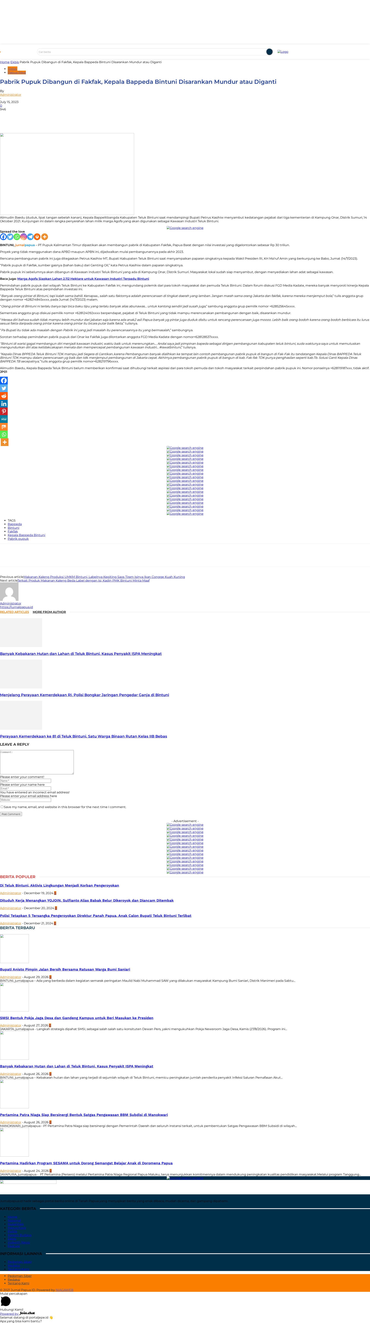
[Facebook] (3, 236)
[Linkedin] (4, 403)
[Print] (37, 236)
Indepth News (19, 1242)
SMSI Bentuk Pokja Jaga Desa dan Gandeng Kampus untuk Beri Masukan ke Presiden (76, 1018)
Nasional (14, 1220)
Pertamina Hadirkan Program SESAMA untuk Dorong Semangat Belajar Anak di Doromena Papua (86, 1163)
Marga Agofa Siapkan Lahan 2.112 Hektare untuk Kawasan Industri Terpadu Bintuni (83, 279)
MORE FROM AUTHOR (49, 612)
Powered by (9, 1314)
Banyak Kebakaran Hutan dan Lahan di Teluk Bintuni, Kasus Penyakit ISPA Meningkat (81, 653)
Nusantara (16, 1224)
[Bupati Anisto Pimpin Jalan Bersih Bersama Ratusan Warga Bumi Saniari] (14, 962)
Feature (14, 1246)
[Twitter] (10, 236)
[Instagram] (23, 236)
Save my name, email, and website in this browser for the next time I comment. (65, 807)
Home (5, 62)
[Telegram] (30, 236)
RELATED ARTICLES (14, 612)
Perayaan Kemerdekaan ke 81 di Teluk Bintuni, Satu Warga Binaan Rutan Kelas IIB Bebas (83, 736)
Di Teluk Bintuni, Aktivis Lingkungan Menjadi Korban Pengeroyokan (59, 885)
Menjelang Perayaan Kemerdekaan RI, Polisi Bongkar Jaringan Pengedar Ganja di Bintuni (84, 695)
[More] (109, 122)
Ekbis (14, 62)
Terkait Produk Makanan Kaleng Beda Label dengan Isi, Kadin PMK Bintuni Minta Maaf (83, 580)
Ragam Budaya (19, 1235)
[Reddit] (4, 396)
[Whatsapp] (16, 236)
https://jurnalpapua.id (16, 607)
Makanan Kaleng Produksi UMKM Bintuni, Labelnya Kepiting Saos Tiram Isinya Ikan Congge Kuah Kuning (104, 577)
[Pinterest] (4, 411)
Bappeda (15, 524)
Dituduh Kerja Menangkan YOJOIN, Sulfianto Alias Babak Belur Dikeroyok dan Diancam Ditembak (87, 900)
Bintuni (13, 528)
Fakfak (13, 531)
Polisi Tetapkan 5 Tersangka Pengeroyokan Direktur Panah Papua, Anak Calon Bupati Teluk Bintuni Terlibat (95, 916)
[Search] (269, 51)
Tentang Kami (18, 1269)
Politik (12, 1231)
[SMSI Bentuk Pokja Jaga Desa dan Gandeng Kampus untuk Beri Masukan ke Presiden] (14, 1010)
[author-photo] (9, 600)
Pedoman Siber (20, 1262)
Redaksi (14, 1265)
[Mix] (4, 427)
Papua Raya (17, 72)
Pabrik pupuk (18, 539)
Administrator (10, 94)
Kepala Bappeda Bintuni (26, 535)
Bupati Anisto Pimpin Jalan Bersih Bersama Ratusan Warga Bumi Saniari (65, 969)
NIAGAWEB (64, 1290)
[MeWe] (4, 419)
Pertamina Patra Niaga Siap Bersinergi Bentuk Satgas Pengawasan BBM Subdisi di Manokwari (84, 1115)
